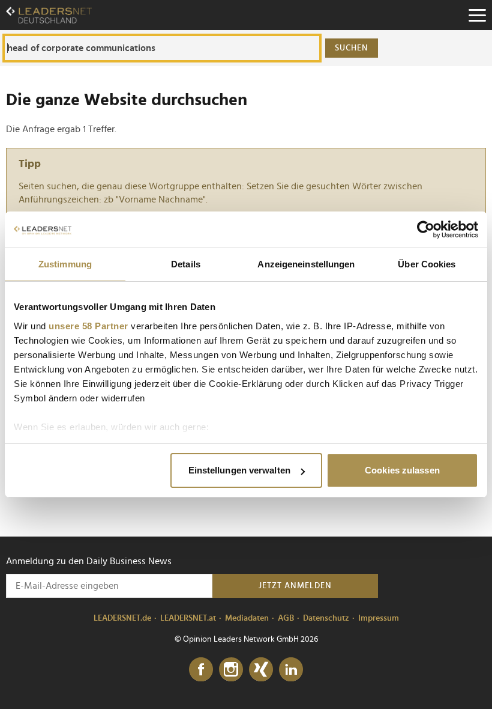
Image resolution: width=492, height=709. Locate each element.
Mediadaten (247, 618)
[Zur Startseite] (49, 15)
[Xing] (261, 670)
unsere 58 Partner (88, 326)
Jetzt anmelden (295, 586)
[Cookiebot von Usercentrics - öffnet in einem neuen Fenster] (425, 230)
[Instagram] (231, 670)
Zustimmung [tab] (65, 264)
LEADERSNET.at (188, 618)
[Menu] (477, 15)
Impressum (378, 618)
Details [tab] (185, 264)
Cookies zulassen (402, 470)
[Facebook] (201, 670)
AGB (286, 618)
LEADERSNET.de (122, 618)
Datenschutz (326, 618)
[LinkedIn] (291, 670)
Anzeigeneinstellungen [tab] (306, 264)
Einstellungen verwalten (239, 470)
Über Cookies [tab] (426, 264)
